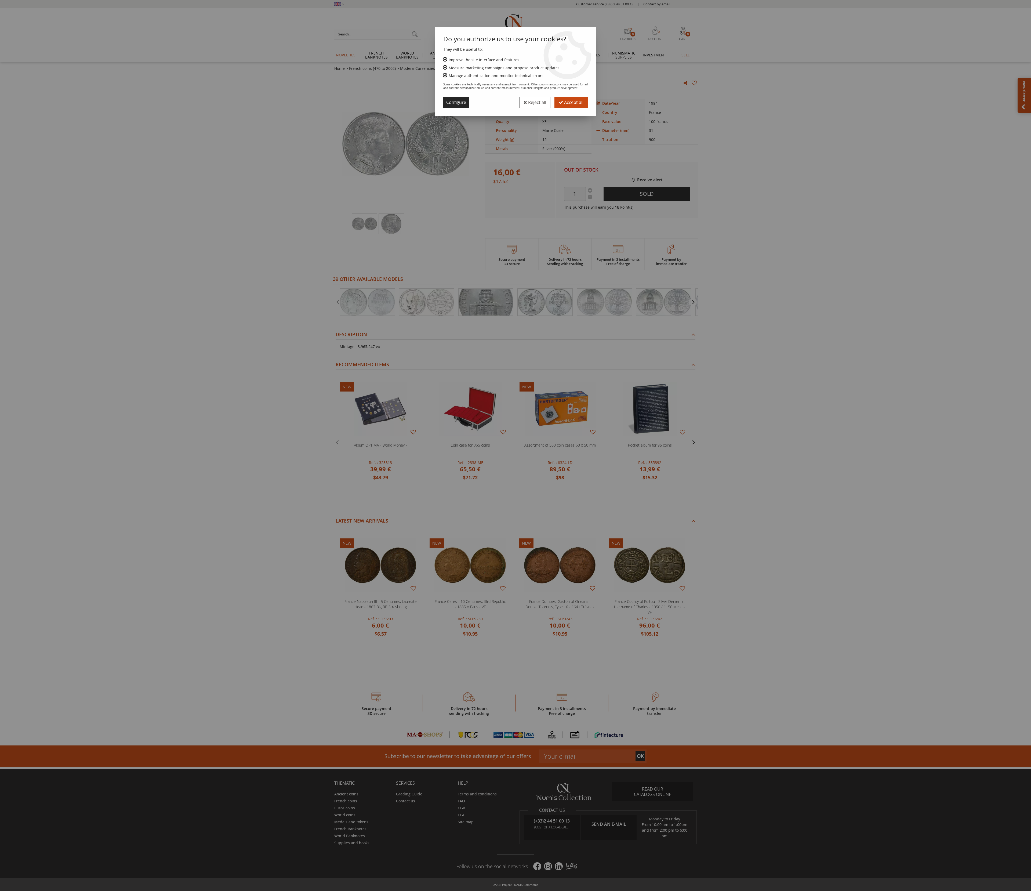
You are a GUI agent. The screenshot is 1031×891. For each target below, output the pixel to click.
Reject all (536, 102)
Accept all (573, 102)
